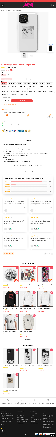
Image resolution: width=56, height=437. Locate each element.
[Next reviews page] (52, 254)
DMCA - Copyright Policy (22, 419)
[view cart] (53, 5)
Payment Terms (34, 417)
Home (2, 10)
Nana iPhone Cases (17, 10)
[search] (51, 5)
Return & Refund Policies (36, 419)
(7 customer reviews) (11, 67)
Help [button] (53, 435)
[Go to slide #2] (31, 55)
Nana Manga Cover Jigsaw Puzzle (27, 284)
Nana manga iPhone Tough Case (10, 390)
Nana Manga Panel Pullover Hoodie (27, 308)
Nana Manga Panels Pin (8, 284)
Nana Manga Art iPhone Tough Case (10, 365)
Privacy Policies (20, 417)
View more (28, 339)
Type (2, 72)
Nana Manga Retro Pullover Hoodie (10, 308)
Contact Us (33, 421)
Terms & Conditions (21, 415)
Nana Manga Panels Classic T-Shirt (10, 331)
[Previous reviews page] (45, 254)
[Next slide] (52, 32)
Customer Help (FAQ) (35, 423)
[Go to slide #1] (24, 55)
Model (2, 81)
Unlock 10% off (3, 431)
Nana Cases (8, 10)
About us (19, 413)
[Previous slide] (3, 32)
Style (2, 76)
